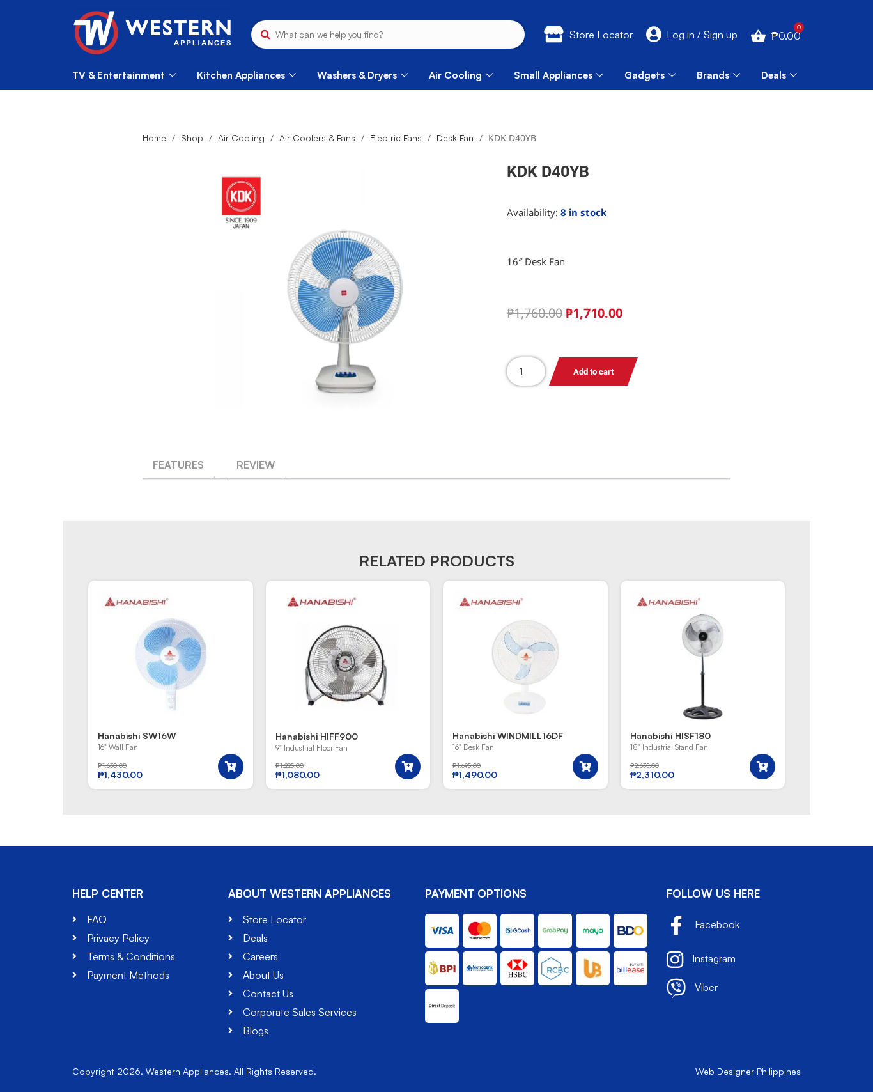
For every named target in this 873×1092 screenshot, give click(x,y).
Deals (773, 75)
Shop (192, 137)
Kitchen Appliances (241, 75)
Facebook (715, 924)
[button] (230, 766)
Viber (705, 987)
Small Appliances (553, 75)
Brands (713, 75)
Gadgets (644, 75)
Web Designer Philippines (748, 1071)
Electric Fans (396, 137)
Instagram (713, 958)
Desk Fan (455, 137)
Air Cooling (455, 75)
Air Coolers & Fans (317, 137)
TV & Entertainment (118, 75)
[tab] (178, 465)
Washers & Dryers (357, 75)
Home (154, 137)
